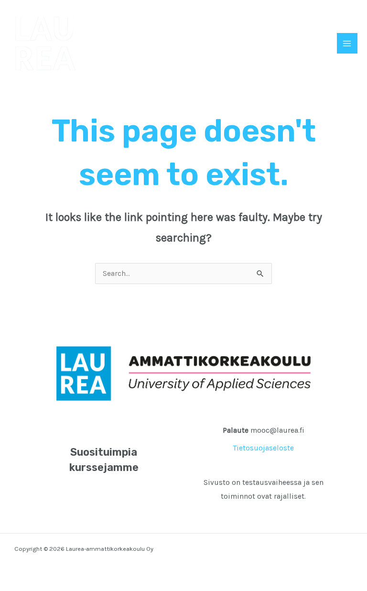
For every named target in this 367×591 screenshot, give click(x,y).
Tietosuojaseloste (263, 448)
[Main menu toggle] (347, 43)
